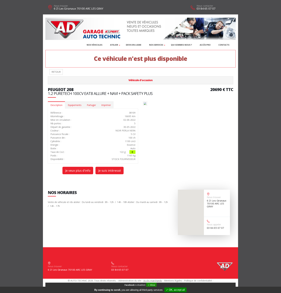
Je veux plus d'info (77, 170)
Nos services (156, 44)
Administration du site (129, 280)
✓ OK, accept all (175, 289)
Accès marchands (152, 280)
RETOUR (56, 71)
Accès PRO (205, 44)
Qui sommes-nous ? (181, 44)
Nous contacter (205, 5)
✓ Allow (151, 285)
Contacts (223, 44)
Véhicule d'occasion (140, 80)
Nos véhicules (94, 44)
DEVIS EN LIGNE (133, 44)
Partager (91, 105)
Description (56, 105)
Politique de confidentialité (198, 280)
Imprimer (106, 105)
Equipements (74, 105)
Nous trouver (61, 5)
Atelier (114, 44)
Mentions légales (173, 280)
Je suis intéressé (109, 170)
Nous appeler (214, 224)
